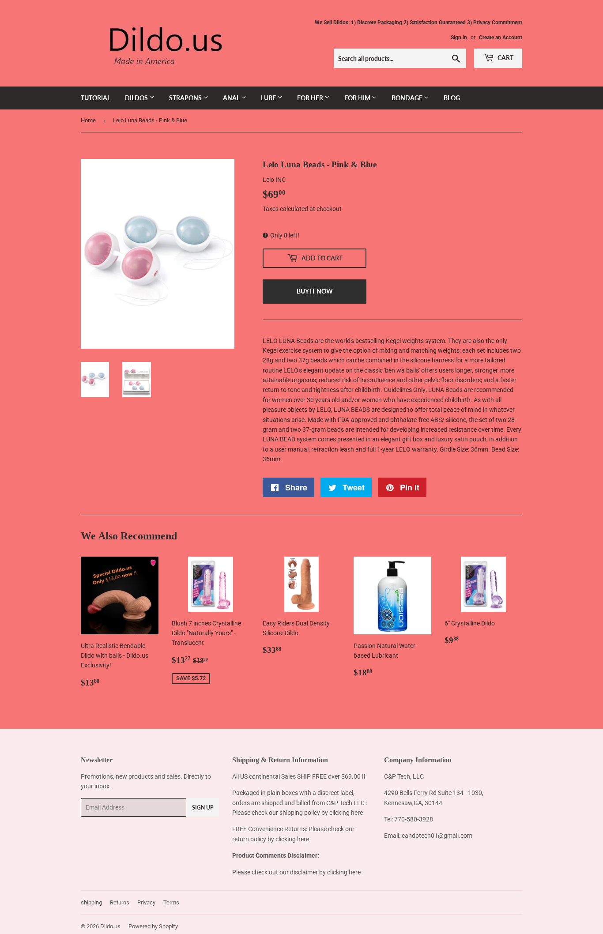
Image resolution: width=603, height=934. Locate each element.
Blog (452, 98)
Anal (232, 98)
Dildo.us (110, 926)
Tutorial (95, 98)
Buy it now (315, 291)
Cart (504, 57)
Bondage (408, 98)
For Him (358, 98)
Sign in (459, 37)
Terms (171, 902)
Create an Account (500, 37)
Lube (269, 98)
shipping (91, 902)
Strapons (186, 98)
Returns (119, 902)
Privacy (146, 902)
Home (88, 120)
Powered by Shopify (153, 926)
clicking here (346, 812)
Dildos (137, 98)
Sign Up (202, 807)
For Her (310, 98)
